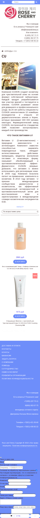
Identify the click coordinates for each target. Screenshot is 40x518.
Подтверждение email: (9, 489)
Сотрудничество (10, 369)
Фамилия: (4, 480)
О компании (7, 362)
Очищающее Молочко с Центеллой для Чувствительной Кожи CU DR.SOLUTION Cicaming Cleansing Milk (20, 323)
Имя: (2, 462)
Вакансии (6, 355)
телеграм (34, 24)
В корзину (20, 261)
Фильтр (20, 207)
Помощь (6, 365)
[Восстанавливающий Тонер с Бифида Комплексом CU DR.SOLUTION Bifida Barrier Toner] (20, 237)
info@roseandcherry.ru (29, 30)
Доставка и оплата (11, 346)
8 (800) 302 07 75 (31, 38)
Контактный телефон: (8, 465)
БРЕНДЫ (8, 51)
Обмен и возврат (10, 372)
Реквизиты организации (13, 375)
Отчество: (4, 483)
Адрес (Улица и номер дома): (11, 498)
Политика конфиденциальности (17, 379)
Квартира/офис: (6, 507)
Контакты (6, 349)
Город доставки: (6, 495)
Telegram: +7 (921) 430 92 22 (26, 41)
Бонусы (5, 352)
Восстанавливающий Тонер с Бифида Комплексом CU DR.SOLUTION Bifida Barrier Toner (20, 267)
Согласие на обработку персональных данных (18, 470)
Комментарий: (5, 513)
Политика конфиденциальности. (25, 445)
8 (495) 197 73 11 (31, 35)
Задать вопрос (9, 359)
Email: (2, 486)
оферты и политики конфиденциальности (16, 476)
